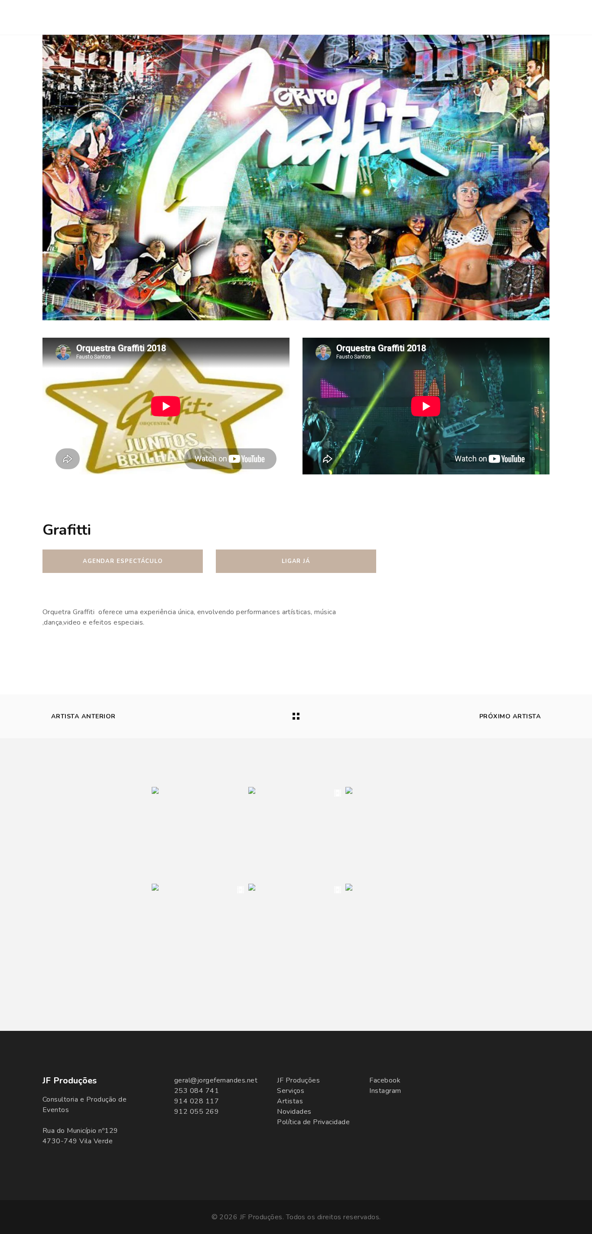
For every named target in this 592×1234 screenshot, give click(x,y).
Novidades (294, 1111)
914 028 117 (196, 1101)
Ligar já (296, 561)
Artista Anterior (83, 716)
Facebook (384, 1080)
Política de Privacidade (313, 1122)
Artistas (290, 1101)
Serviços (290, 1091)
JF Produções (298, 1080)
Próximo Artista (510, 716)
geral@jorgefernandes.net (216, 1080)
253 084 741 (196, 1091)
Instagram (385, 1091)
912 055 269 (196, 1111)
